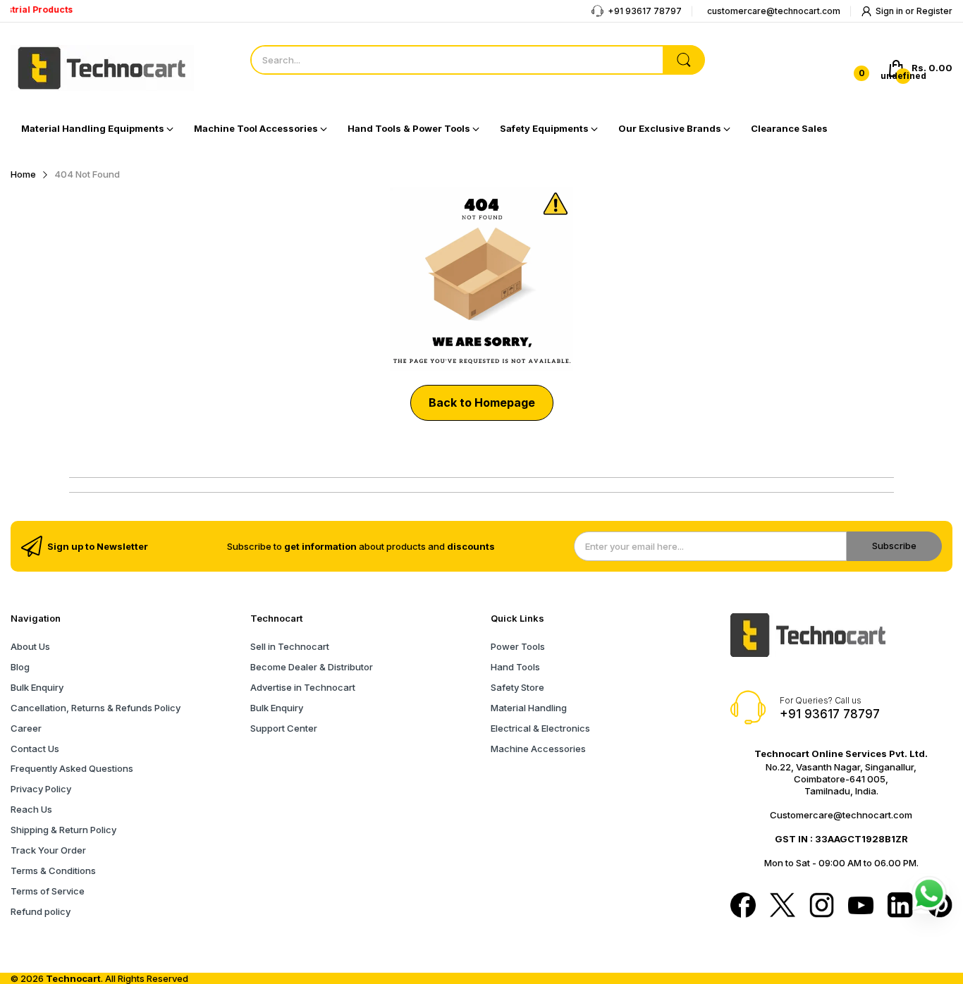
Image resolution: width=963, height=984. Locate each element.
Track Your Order (48, 850)
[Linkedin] (900, 906)
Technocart (73, 978)
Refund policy (40, 911)
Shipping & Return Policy (63, 829)
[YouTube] (860, 907)
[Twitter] (782, 906)
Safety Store (517, 687)
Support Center (283, 728)
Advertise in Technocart (302, 687)
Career (26, 728)
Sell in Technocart (289, 646)
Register (934, 11)
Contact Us (35, 748)
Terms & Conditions (53, 870)
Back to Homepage (482, 402)
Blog (20, 666)
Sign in (890, 11)
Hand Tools (515, 666)
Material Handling (529, 707)
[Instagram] (822, 906)
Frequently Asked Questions (72, 768)
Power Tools (518, 646)
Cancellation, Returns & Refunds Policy (95, 707)
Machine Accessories (538, 748)
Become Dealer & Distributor (311, 666)
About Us (30, 646)
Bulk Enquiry (37, 687)
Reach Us (31, 809)
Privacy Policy (41, 788)
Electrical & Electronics (540, 728)
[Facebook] (743, 906)
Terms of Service (48, 891)
